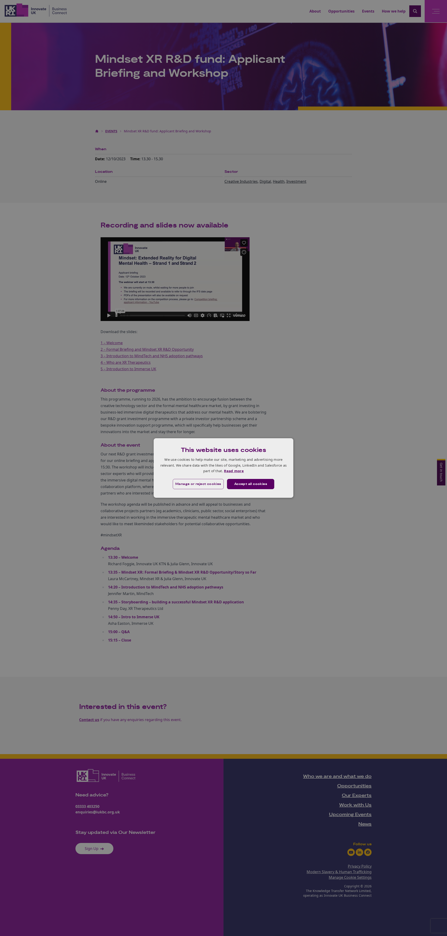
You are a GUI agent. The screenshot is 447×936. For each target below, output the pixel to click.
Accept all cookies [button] (250, 484)
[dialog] (223, 468)
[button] (198, 484)
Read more (234, 470)
